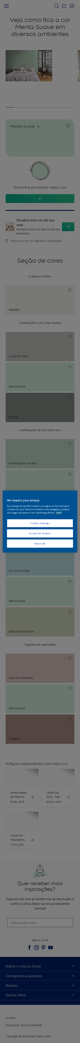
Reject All (40, 543)
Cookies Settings (40, 523)
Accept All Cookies (40, 533)
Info (59, 512)
